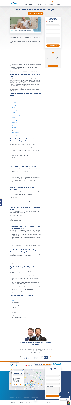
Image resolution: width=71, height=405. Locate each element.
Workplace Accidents (15, 134)
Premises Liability (14, 110)
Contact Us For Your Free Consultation (35, 13)
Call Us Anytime (52, 2)
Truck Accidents (14, 102)
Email (47, 31)
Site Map (26, 402)
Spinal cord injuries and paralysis (17, 300)
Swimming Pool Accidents (16, 117)
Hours (19, 384)
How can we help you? (50, 35)
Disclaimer (21, 402)
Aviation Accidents (15, 129)
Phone (47, 27)
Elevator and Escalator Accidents (17, 115)
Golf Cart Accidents (15, 124)
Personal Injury (18, 397)
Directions (14, 384)
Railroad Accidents (15, 125)
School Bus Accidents (15, 127)
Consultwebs (49, 402)
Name (47, 23)
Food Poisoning (14, 122)
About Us (39, 4)
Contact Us (59, 4)
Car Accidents (14, 100)
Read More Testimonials (53, 65)
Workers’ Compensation (34, 397)
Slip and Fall (13, 112)
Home (26, 4)
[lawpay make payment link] (29, 363)
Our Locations (51, 4)
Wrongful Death (14, 135)
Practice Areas (32, 4)
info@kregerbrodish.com (17, 382)
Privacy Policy (30, 402)
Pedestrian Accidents (15, 105)
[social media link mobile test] (54, 364)
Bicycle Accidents (14, 107)
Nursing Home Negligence (16, 120)
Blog (45, 4)
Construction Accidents (15, 132)
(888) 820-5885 (16, 381)
